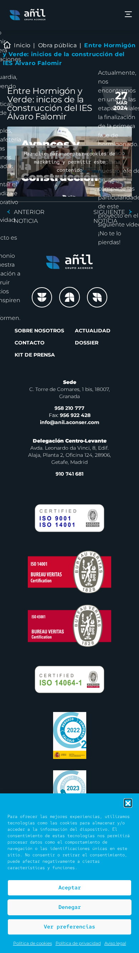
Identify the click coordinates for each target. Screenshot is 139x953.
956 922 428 (70, 415)
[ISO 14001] (70, 572)
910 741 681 (69, 474)
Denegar (69, 907)
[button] (128, 802)
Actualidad (92, 330)
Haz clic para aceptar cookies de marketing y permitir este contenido (69, 161)
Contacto (30, 342)
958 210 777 (69, 408)
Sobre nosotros (39, 330)
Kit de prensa (35, 355)
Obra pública (57, 45)
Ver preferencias (69, 926)
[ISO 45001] (70, 626)
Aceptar (69, 887)
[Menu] (128, 15)
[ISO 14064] (70, 679)
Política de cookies (32, 943)
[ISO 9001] (70, 518)
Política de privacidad (78, 943)
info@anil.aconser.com (69, 422)
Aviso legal (115, 943)
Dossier (86, 342)
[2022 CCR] (70, 735)
